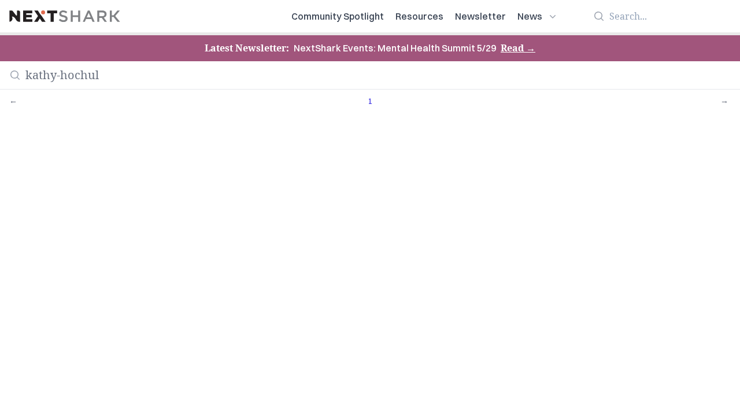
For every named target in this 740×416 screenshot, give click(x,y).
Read (518, 48)
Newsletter (480, 16)
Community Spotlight (337, 16)
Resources (419, 16)
